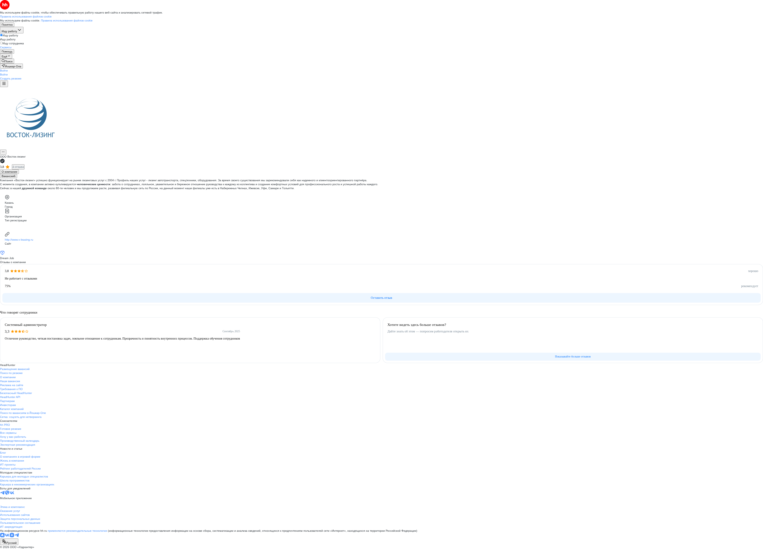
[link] (7, 61)
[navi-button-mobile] (4, 83)
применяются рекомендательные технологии (77, 530)
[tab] (9, 171)
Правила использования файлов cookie (67, 20)
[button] (4, 70)
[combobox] (9, 541)
